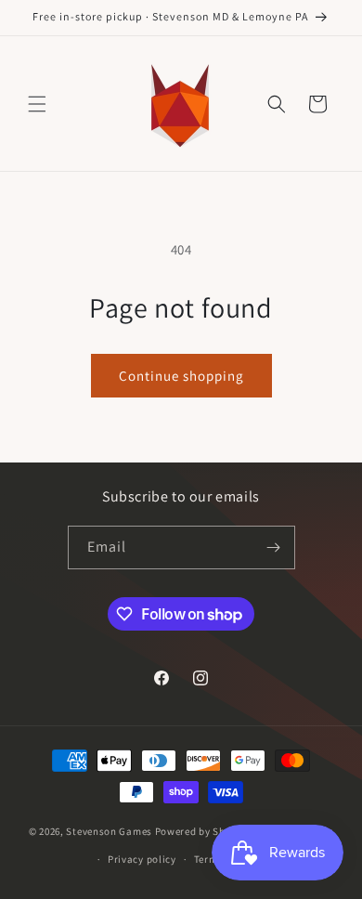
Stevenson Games (109, 831)
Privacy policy (142, 859)
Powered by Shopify (203, 831)
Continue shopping (181, 375)
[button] (37, 104)
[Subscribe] (273, 547)
